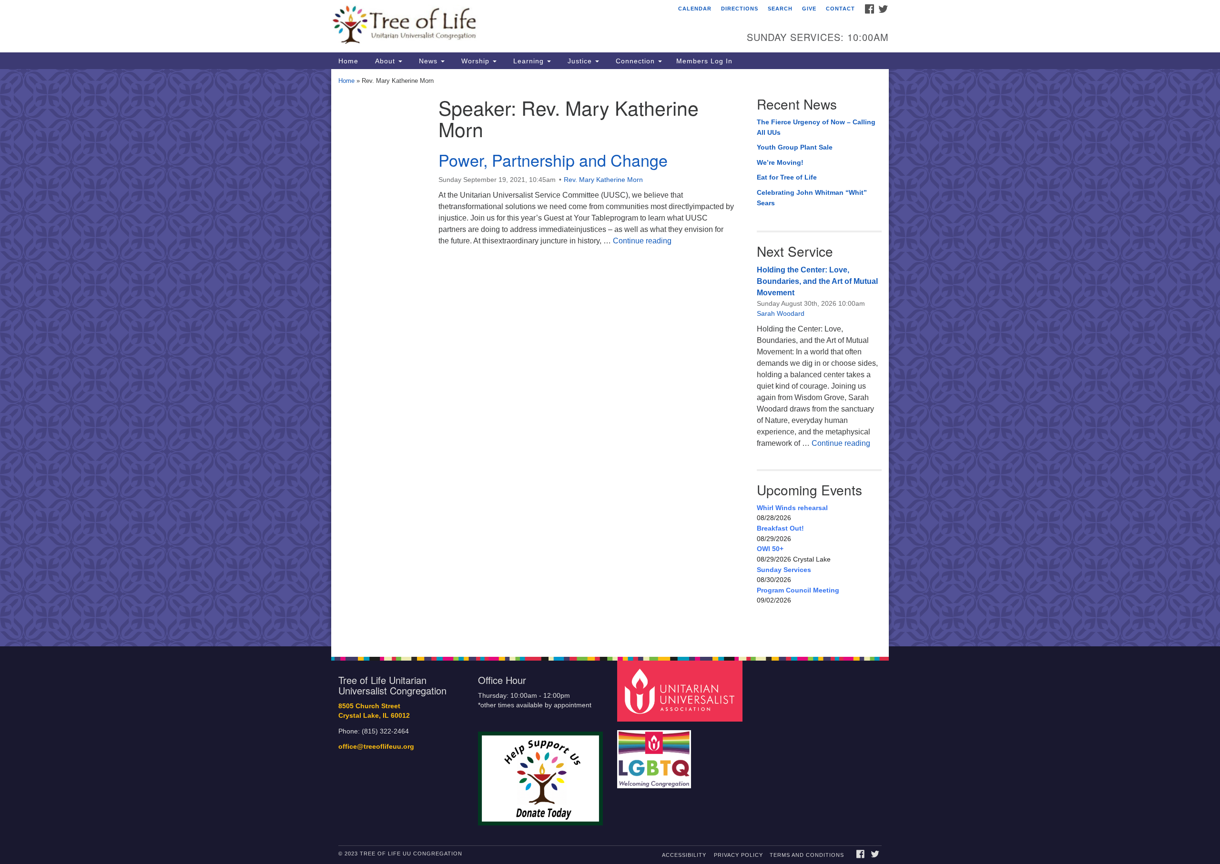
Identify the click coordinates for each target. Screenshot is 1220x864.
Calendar (695, 8)
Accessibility (684, 855)
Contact (840, 8)
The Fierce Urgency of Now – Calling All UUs (816, 127)
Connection (635, 61)
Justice (579, 61)
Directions (739, 8)
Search (780, 8)
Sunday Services (784, 569)
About (385, 61)
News (428, 61)
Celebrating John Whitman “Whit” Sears (812, 198)
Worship (475, 61)
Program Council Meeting (798, 590)
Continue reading (642, 241)
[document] (610, 357)
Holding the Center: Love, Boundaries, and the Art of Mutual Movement (817, 281)
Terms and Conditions (807, 855)
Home (348, 61)
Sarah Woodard (780, 313)
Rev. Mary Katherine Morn (603, 179)
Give (809, 8)
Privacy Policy (738, 855)
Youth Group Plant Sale (795, 147)
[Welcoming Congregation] (655, 754)
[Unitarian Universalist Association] (681, 690)
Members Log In (704, 61)
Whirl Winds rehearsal (792, 508)
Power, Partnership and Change (553, 159)
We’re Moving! (780, 162)
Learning (528, 61)
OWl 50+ (770, 549)
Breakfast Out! (780, 528)
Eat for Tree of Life (787, 177)
